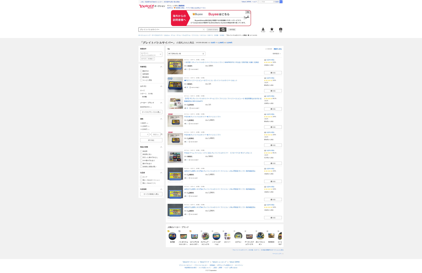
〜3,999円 (145, 129)
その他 (222, 35)
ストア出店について (205, 267)
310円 (213, 42)
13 (187, 87)
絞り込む (151, 140)
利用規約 (212, 265)
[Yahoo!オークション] (152, 5)
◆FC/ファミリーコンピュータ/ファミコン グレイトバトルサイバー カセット (210, 80)
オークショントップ (144, 35)
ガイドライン (239, 265)
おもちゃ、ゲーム (169, 35)
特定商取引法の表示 (190, 267)
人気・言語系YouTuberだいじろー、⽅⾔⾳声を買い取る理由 (160, 2)
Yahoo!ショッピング (219, 262)
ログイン (170, 8)
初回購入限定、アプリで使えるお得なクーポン (191, 8)
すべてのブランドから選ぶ (151, 112)
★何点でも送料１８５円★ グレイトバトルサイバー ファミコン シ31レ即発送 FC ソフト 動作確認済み (219, 171)
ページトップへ (277, 253)
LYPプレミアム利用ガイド (225, 265)
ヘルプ (254, 2)
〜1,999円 (145, 126)
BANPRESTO (146, 107)
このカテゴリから (212, 29)
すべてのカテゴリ (157, 35)
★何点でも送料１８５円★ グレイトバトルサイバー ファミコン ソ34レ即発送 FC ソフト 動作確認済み (219, 189)
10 (187, 108)
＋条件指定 (232, 29)
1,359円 (221, 42)
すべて (142, 90)
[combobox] (172, 30)
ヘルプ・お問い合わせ (230, 267)
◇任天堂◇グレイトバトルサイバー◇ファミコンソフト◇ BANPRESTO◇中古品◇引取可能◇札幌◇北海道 (221, 62)
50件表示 (276, 53)
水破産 (277, 2)
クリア (203, 29)
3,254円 (229, 42)
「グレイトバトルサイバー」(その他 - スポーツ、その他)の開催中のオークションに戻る (257, 250)
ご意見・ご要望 (217, 267)
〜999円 (144, 123)
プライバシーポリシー (185, 265)
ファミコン (195, 35)
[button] (151, 67)
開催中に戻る (278, 49)
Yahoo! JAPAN (246, 2)
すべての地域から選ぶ (151, 194)
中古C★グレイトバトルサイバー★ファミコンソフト (202, 117)
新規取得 (181, 5)
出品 (274, 72)
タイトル (203, 35)
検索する (223, 29)
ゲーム (179, 35)
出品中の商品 (270, 60)
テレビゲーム (186, 35)
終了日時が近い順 (175, 53)
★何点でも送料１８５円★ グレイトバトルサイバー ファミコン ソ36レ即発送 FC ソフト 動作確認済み (219, 207)
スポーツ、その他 (212, 35)
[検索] (281, 1)
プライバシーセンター (201, 265)
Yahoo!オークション (190, 262)
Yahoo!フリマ (204, 262)
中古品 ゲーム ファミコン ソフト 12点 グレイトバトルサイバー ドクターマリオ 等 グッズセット (218, 153)
